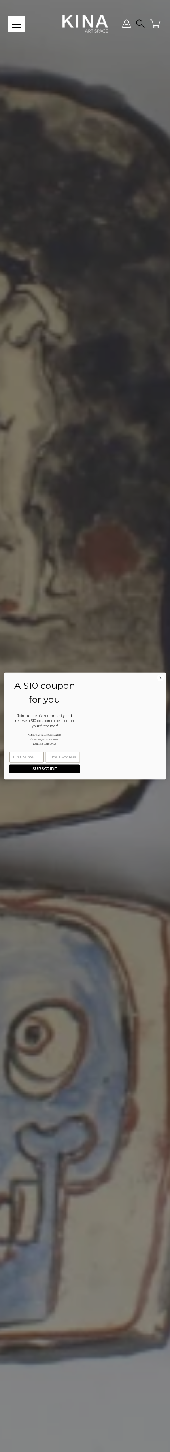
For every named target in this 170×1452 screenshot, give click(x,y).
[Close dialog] (160, 677)
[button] (140, 23)
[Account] (126, 23)
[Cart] (155, 23)
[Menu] (16, 24)
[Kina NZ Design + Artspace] (85, 23)
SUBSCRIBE (44, 768)
